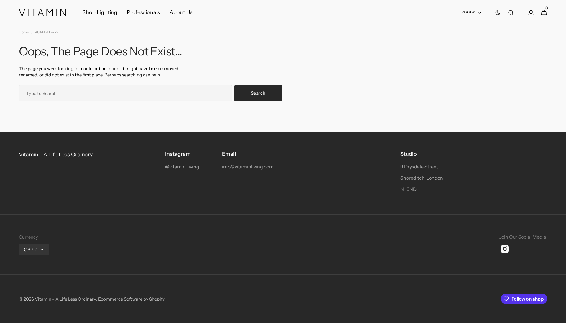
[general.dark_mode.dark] (497, 12)
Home (24, 32)
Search (258, 93)
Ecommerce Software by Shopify (131, 299)
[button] (510, 12)
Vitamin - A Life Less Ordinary (65, 299)
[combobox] (125, 93)
